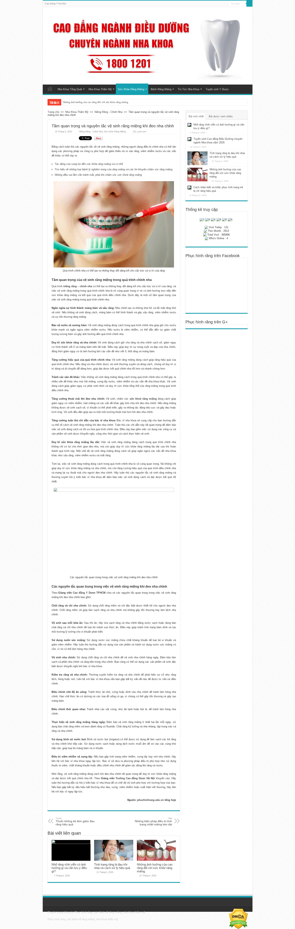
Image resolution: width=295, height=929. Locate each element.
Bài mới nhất (196, 116)
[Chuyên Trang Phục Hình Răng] (147, 46)
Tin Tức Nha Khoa (188, 89)
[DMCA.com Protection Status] (238, 918)
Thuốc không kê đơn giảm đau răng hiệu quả (75, 821)
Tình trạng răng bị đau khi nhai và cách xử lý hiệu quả (112, 866)
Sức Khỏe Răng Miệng (131, 89)
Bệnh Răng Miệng (161, 89)
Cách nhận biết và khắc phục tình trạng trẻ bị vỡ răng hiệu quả (97, 102)
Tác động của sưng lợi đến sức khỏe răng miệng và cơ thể (89, 163)
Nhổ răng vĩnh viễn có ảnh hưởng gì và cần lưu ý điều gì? (69, 868)
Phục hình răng (83, 912)
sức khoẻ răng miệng (143, 398)
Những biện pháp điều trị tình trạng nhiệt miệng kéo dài (153, 821)
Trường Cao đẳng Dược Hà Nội (135, 778)
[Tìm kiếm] (249, 4)
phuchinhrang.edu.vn (150, 799)
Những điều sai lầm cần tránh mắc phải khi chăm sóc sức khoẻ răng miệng (98, 174)
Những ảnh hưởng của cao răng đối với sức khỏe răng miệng (154, 868)
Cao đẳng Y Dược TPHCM (89, 592)
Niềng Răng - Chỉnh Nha (108, 111)
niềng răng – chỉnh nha (77, 286)
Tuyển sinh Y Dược (217, 89)
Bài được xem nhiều (221, 116)
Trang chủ (50, 89)
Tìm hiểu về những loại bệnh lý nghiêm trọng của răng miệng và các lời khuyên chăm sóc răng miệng (113, 169)
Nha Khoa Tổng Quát (70, 89)
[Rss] (225, 3)
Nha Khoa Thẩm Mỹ (100, 89)
